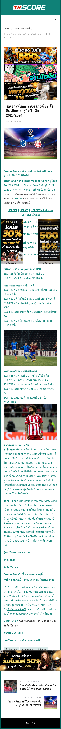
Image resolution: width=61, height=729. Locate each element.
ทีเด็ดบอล (41, 649)
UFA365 (24, 210)
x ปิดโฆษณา (12, 263)
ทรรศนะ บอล (11, 621)
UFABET (12, 210)
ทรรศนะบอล (27, 649)
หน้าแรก (30, 723)
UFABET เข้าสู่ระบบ (42, 210)
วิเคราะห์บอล (11, 181)
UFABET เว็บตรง (30, 214)
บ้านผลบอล (25, 222)
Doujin (26, 226)
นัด (27, 596)
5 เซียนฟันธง (11, 649)
